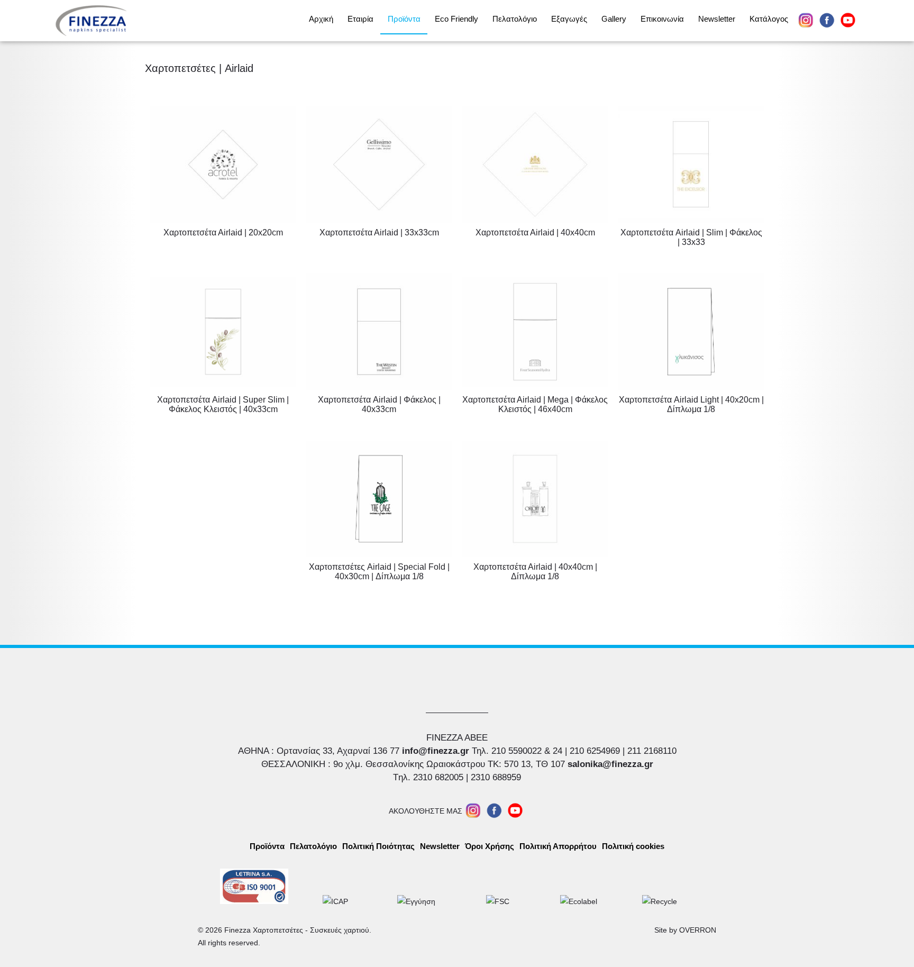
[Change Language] (886, 21)
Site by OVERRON (685, 930)
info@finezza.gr (435, 751)
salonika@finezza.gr (610, 764)
